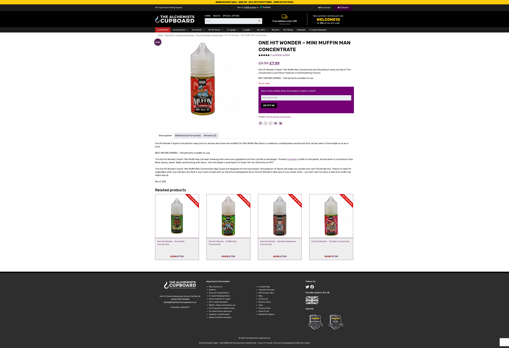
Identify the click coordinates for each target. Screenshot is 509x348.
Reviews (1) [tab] (210, 135)
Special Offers (231, 16)
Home (207, 16)
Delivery (212, 290)
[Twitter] (308, 287)
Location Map (264, 287)
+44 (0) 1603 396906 (180, 299)
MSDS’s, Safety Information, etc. (222, 305)
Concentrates (179, 30)
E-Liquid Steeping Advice (219, 296)
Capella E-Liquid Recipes (219, 314)
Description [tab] (165, 135)
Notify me (269, 105)
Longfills (246, 30)
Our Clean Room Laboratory (220, 311)
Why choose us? (216, 287)
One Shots (197, 30)
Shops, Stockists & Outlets (220, 317)
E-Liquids (231, 30)
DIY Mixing (288, 30)
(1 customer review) (280, 55)
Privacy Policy (265, 308)
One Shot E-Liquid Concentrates (179, 35)
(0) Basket (344, 7)
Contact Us (263, 299)
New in (216, 16)
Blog (260, 296)
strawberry (292, 159)
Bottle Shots (214, 30)
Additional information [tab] (188, 135)
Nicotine (275, 30)
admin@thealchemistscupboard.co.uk (180, 302)
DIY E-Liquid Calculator (218, 302)
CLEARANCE (163, 30)
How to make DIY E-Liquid (219, 299)
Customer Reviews (266, 290)
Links (261, 305)
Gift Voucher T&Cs (266, 293)
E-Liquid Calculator (318, 30)
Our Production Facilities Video (222, 308)
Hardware (301, 30)
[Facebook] (312, 287)
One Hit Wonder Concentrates (209, 35)
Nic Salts (261, 30)
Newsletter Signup (266, 314)
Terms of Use (264, 311)
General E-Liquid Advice (219, 293)
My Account (325, 7)
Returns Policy (265, 302)
